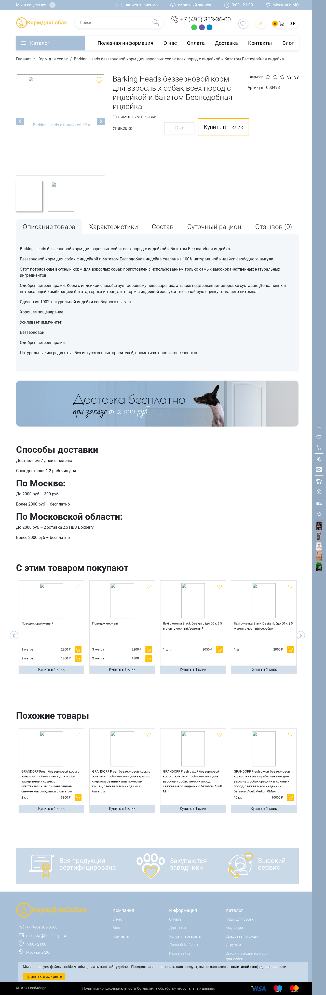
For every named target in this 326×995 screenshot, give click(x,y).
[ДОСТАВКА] (319, 481)
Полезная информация (125, 43)
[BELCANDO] (319, 536)
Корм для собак (52, 59)
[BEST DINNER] (319, 546)
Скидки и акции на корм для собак (247, 956)
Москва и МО (286, 5)
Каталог (39, 43)
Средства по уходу (242, 936)
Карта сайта (179, 953)
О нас (170, 43)
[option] (60, 125)
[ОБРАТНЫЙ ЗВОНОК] (319, 459)
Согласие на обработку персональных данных (176, 988)
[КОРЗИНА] (319, 447)
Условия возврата (185, 936)
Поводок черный (105, 623)
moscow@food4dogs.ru (46, 935)
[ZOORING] (319, 566)
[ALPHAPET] (319, 526)
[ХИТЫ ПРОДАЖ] (319, 514)
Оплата (196, 43)
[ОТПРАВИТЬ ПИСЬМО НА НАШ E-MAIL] (319, 469)
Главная (24, 59)
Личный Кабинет (183, 945)
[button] (286, 24)
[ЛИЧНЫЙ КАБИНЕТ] (319, 427)
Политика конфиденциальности (109, 988)
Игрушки (233, 945)
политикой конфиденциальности (258, 967)
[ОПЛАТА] (319, 491)
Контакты (260, 43)
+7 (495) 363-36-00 (205, 19)
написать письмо (141, 5)
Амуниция (234, 927)
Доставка (226, 43)
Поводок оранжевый (37, 623)
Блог (288, 43)
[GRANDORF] (319, 556)
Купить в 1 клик (51, 669)
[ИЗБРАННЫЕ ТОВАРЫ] (319, 437)
